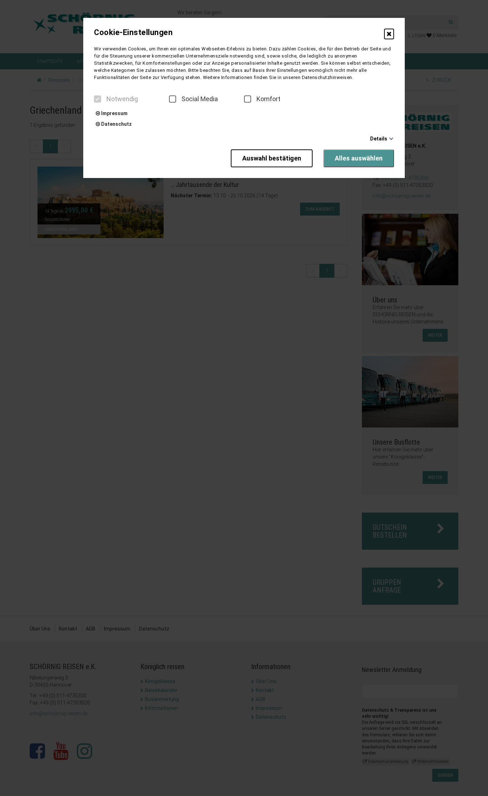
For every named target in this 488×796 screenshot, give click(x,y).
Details (378, 139)
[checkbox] (97, 99)
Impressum (114, 113)
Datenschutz (116, 124)
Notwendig (122, 99)
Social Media (199, 99)
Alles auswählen (359, 158)
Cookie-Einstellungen (133, 32)
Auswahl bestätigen (271, 158)
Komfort (268, 99)
